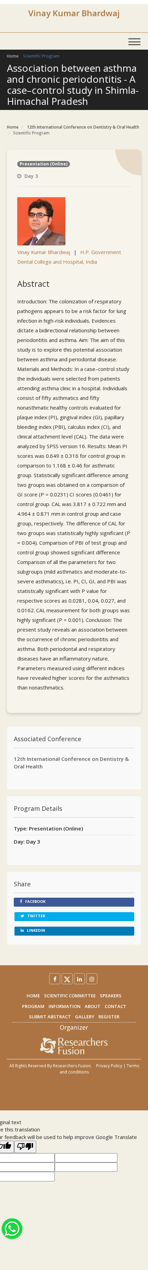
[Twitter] (67, 978)
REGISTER (108, 1017)
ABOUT (93, 1006)
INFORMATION (65, 1006)
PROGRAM (33, 1006)
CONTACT (115, 1006)
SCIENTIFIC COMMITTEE (70, 995)
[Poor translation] (25, 1147)
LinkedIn (35, 930)
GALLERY (84, 1017)
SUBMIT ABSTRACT (50, 1017)
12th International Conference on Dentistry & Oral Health (83, 127)
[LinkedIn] (79, 978)
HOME (33, 995)
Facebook (34, 901)
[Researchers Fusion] (74, 1045)
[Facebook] (54, 978)
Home (13, 56)
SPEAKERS (110, 995)
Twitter (35, 915)
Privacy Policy (109, 1066)
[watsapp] (12, 1227)
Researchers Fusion (72, 1066)
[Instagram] (91, 978)
